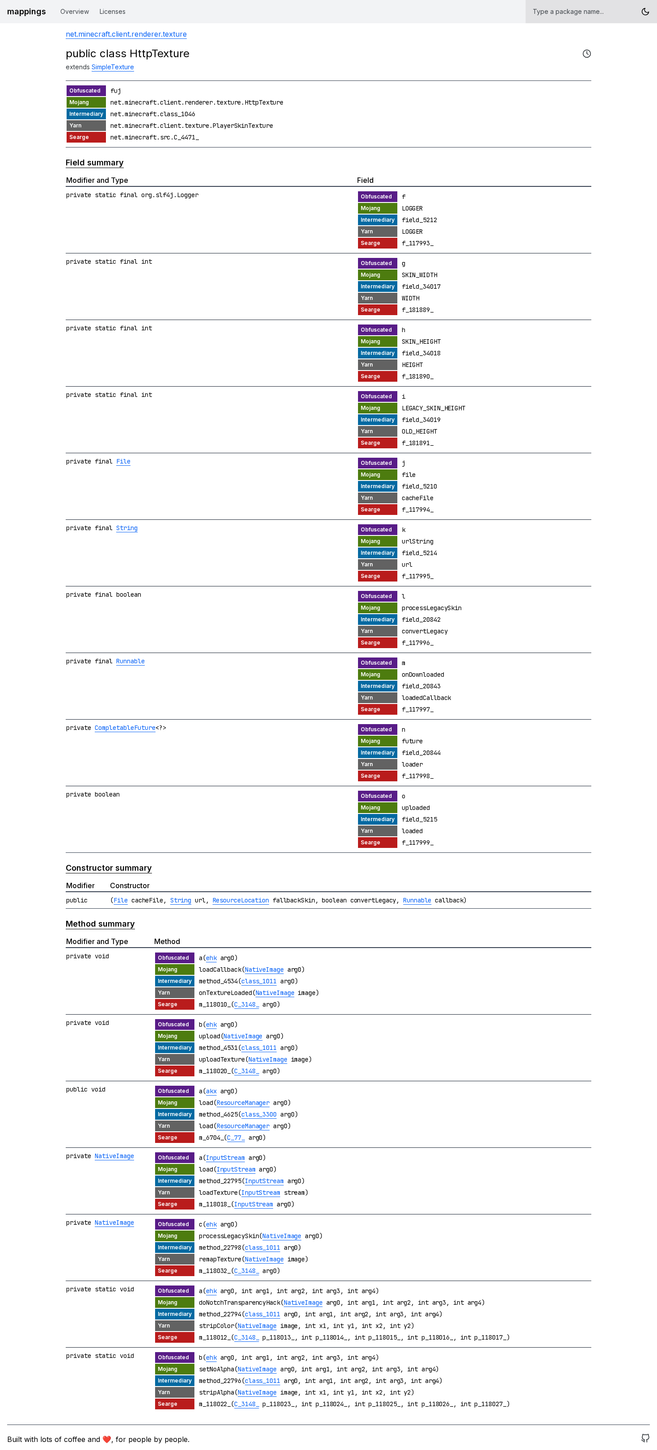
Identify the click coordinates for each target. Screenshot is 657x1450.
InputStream (225, 1158)
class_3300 (259, 1114)
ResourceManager (243, 1103)
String (127, 528)
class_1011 (259, 981)
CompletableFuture (125, 728)
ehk (211, 958)
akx (211, 1091)
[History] (586, 53)
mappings (26, 11)
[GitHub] (645, 1439)
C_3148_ (246, 1004)
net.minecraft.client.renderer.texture (126, 34)
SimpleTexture (113, 67)
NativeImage (264, 969)
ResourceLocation (241, 900)
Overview (74, 11)
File (123, 461)
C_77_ (236, 1138)
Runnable (130, 661)
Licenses (113, 11)
